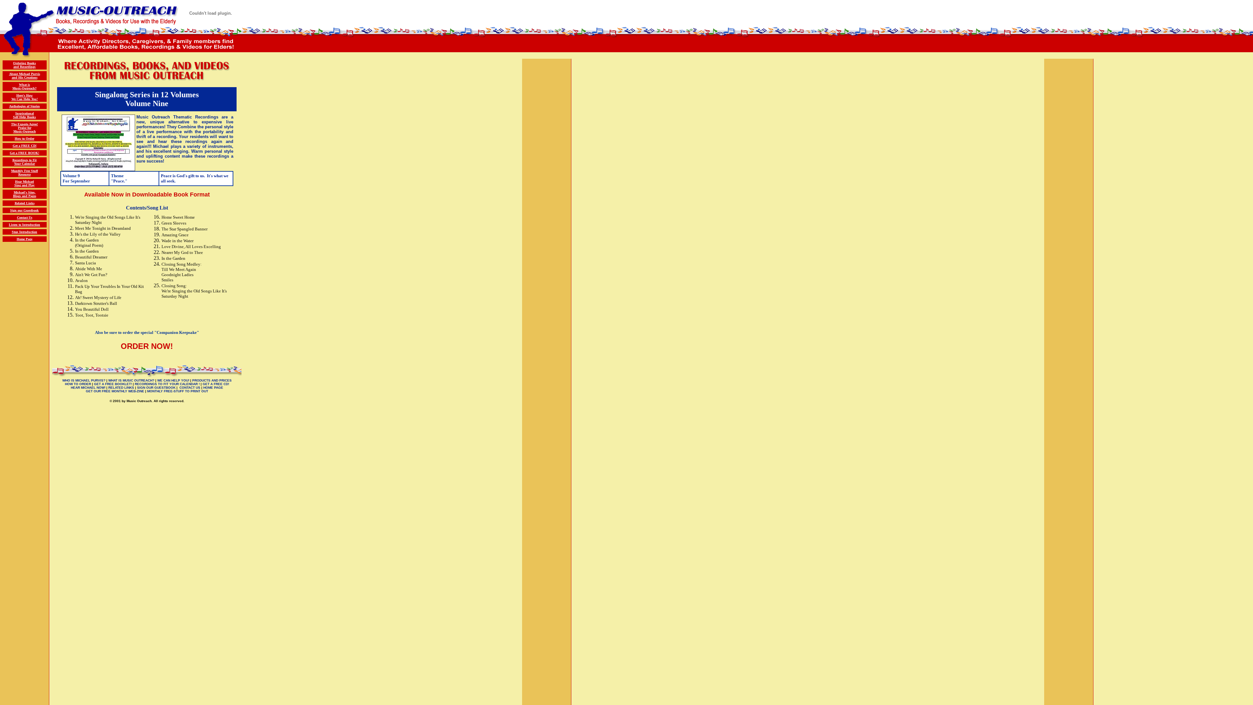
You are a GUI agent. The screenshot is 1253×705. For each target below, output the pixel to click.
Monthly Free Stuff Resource (24, 172)
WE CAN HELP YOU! (173, 380)
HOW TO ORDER (78, 384)
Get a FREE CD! (25, 146)
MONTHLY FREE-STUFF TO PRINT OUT (177, 391)
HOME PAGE (213, 387)
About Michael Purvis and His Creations (24, 75)
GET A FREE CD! (216, 384)
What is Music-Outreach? (24, 86)
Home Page (24, 239)
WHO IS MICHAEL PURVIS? (83, 380)
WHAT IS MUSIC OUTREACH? (131, 380)
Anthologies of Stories (24, 106)
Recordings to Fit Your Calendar (24, 161)
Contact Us (24, 217)
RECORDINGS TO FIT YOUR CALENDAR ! (167, 384)
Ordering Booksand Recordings (24, 65)
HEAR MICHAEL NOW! (88, 387)
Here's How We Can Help (24, 97)
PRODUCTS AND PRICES (212, 380)
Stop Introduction (24, 232)
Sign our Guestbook (24, 210)
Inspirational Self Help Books (24, 115)
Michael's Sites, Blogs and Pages (24, 194)
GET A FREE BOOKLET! (113, 384)
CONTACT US (189, 387)
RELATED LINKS (121, 387)
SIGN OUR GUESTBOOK (156, 387)
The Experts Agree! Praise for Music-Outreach (24, 127)
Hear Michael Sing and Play (24, 183)
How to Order (24, 138)
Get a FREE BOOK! (24, 153)
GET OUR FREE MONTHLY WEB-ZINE (115, 391)
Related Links (25, 203)
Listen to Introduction (24, 225)
